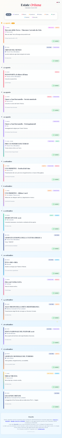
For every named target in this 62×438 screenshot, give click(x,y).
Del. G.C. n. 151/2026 (20, 421)
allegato (13, 421)
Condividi (56, 41)
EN (59, 2)
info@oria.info (41, 429)
